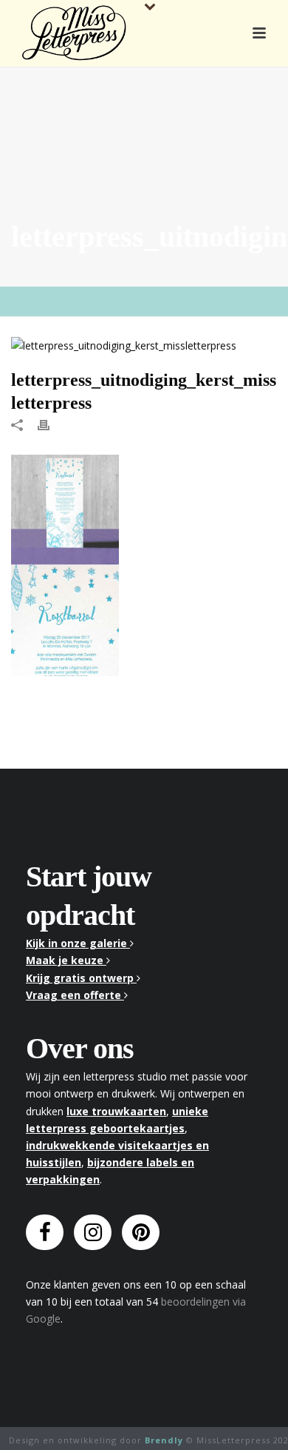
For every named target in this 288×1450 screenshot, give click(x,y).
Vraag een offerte (75, 995)
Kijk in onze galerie (78, 943)
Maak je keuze (66, 960)
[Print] (51, 423)
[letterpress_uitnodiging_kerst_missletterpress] (144, 344)
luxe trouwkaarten (116, 1111)
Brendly (164, 1440)
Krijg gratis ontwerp (81, 978)
